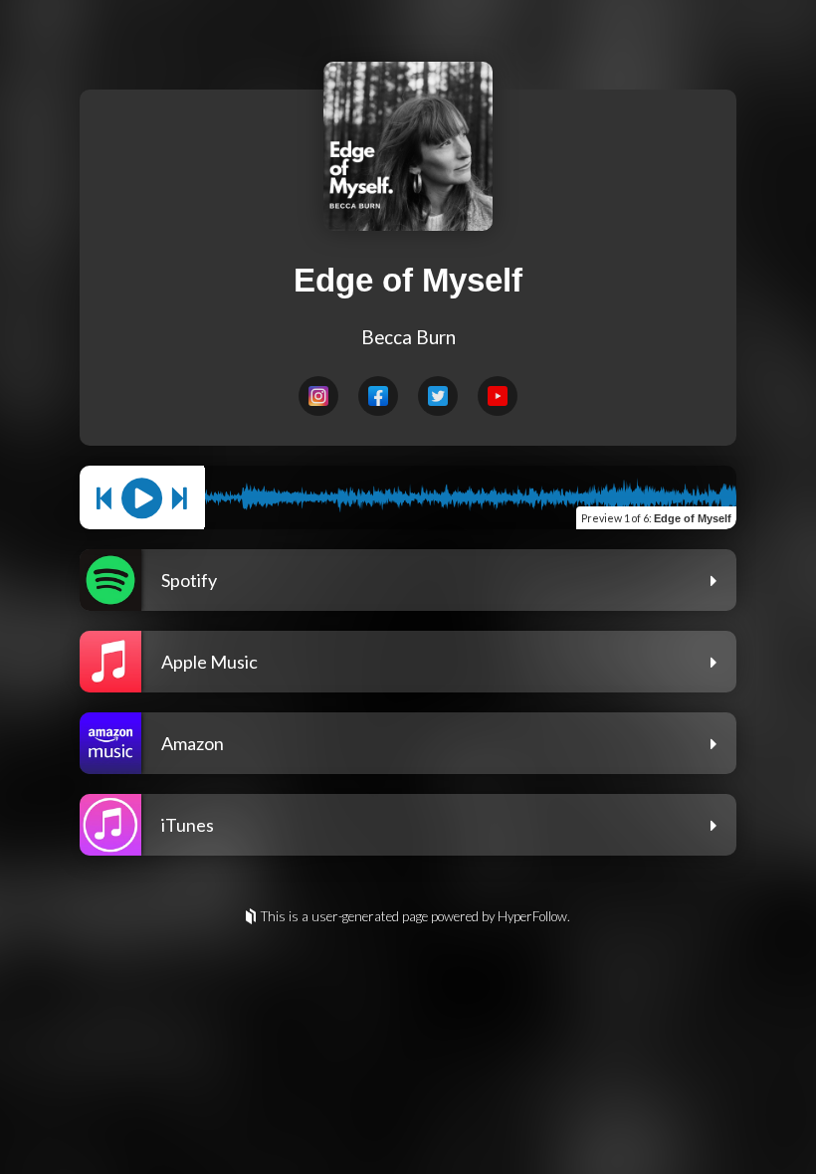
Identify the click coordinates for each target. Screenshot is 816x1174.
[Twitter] (438, 396)
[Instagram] (318, 396)
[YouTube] (497, 396)
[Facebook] (378, 396)
